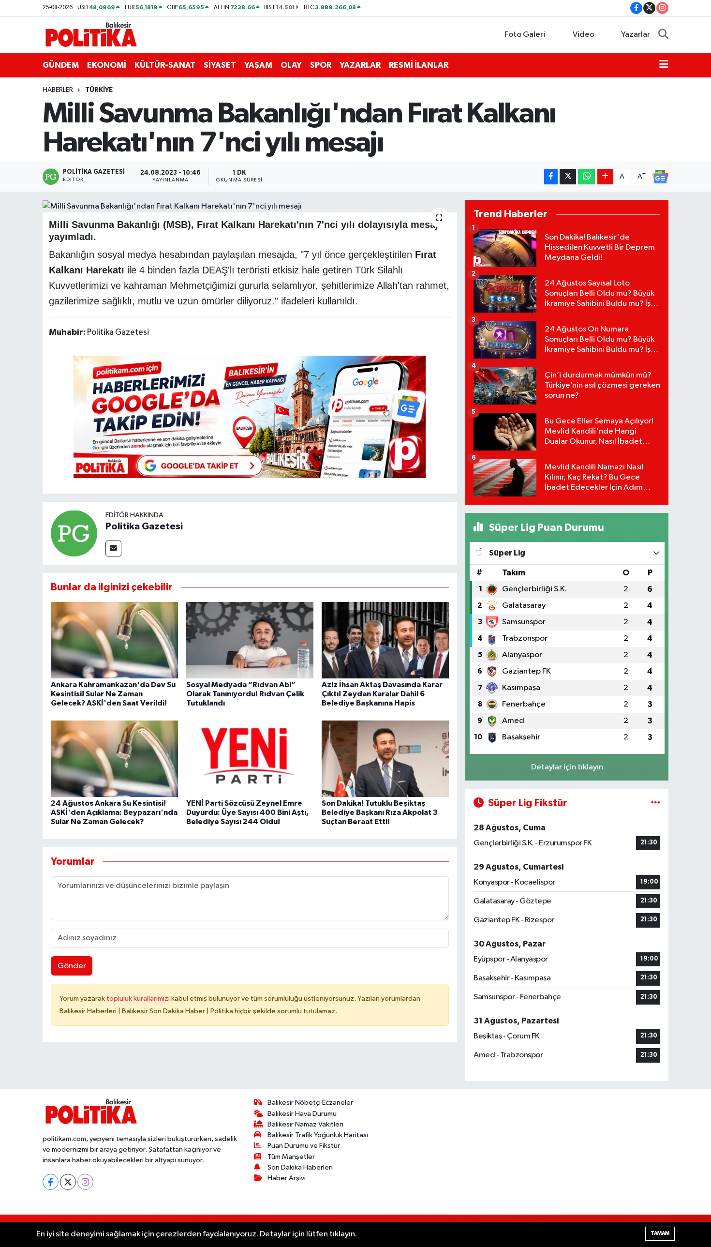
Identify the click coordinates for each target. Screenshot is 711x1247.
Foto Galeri (524, 34)
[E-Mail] (113, 548)
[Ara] (663, 35)
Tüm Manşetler (291, 1156)
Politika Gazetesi (144, 526)
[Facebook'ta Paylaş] (551, 177)
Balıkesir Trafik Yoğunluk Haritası (317, 1135)
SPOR (320, 65)
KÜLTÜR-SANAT (164, 65)
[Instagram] (85, 1182)
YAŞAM (258, 65)
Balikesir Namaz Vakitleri (305, 1124)
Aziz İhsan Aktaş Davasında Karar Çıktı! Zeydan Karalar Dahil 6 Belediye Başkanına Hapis (382, 694)
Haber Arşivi (286, 1178)
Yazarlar (635, 34)
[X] (68, 1182)
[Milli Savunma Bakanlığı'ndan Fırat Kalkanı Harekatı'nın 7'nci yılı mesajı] (250, 206)
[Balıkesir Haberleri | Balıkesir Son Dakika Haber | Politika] (91, 34)
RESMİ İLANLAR (418, 65)
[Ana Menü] (663, 65)
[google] (250, 416)
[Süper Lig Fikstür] (655, 803)
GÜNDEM (61, 65)
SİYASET (220, 65)
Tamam (660, 1233)
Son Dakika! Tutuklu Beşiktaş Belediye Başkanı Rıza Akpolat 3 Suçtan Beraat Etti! (380, 812)
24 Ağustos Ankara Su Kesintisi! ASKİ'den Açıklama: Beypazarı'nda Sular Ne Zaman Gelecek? (114, 812)
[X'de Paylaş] (568, 177)
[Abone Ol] (660, 176)
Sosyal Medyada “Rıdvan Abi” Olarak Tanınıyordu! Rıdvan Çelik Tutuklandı (245, 694)
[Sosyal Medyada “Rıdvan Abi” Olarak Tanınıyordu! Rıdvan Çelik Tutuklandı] (249, 640)
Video (583, 34)
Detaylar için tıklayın (567, 767)
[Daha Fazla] (605, 177)
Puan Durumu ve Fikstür (303, 1145)
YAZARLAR (360, 65)
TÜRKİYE (99, 90)
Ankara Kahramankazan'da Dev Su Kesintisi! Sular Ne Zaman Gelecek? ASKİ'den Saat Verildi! (113, 694)
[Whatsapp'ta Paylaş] (586, 177)
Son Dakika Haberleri (300, 1167)
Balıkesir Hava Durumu (302, 1113)
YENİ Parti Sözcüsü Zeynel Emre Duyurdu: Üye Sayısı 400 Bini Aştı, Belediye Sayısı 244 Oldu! (247, 812)
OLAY (291, 65)
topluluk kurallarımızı (138, 998)
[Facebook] (51, 1182)
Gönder (72, 966)
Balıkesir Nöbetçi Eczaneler (310, 1102)
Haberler (58, 90)
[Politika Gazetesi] (74, 533)
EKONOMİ (106, 65)
